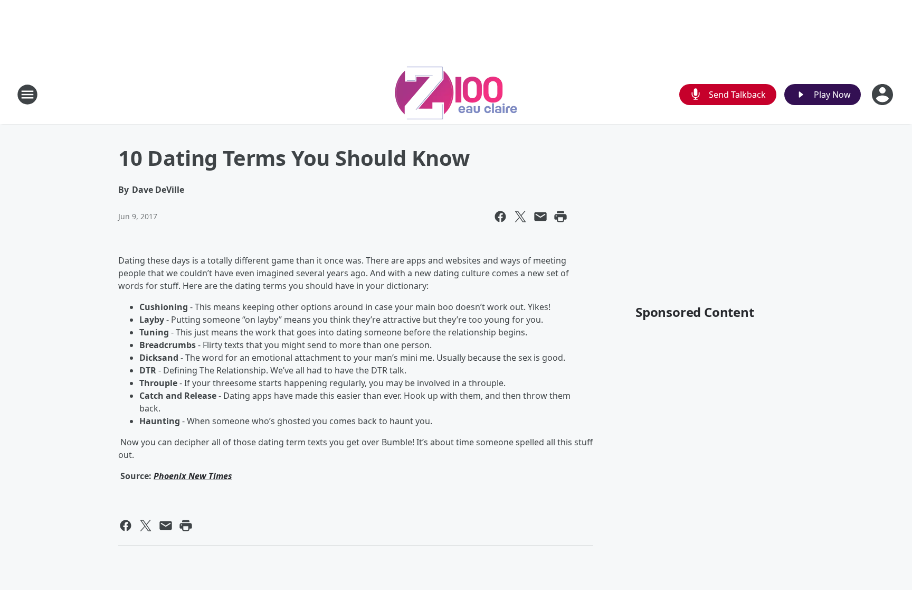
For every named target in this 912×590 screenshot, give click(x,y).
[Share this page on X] (520, 216)
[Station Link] (456, 94)
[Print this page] (560, 216)
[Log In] (883, 94)
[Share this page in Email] (540, 216)
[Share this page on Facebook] (500, 216)
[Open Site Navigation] (27, 94)
